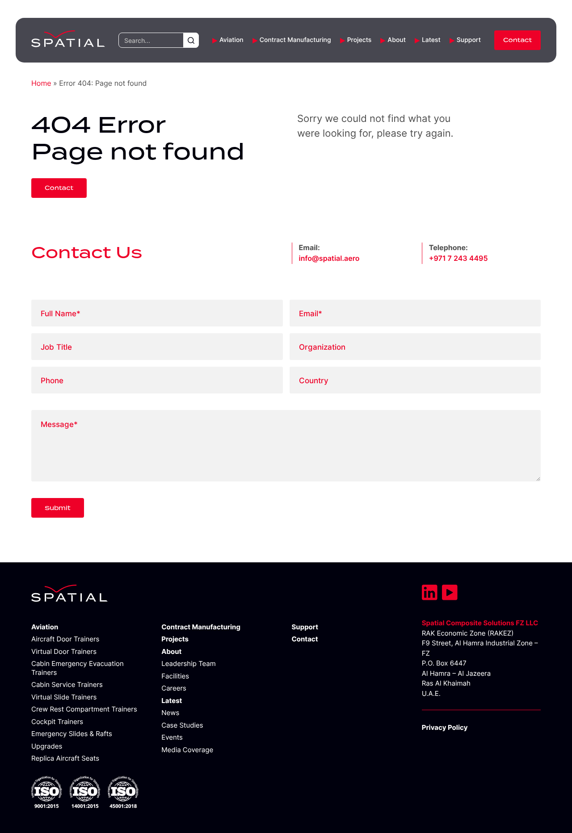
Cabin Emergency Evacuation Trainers (77, 668)
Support (469, 40)
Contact (517, 40)
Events (172, 737)
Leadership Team (188, 663)
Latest (431, 40)
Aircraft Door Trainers (65, 639)
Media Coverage (187, 749)
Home (41, 83)
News (170, 712)
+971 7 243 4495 (458, 259)
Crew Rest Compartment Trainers (84, 709)
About (396, 40)
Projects (359, 40)
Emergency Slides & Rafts (71, 733)
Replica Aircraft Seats (65, 758)
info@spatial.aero (329, 259)
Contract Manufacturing (295, 40)
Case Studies (182, 725)
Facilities (175, 676)
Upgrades (46, 746)
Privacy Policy (445, 727)
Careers (173, 688)
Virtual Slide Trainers (64, 697)
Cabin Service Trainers (67, 684)
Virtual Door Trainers (64, 651)
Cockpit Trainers (57, 721)
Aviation (231, 40)
